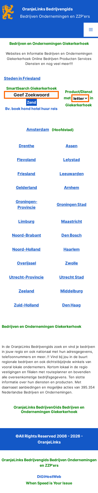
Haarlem (72, 249)
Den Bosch (71, 235)
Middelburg (71, 290)
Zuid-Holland (26, 305)
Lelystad (71, 159)
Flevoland (26, 159)
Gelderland (26, 187)
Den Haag (71, 305)
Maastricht (71, 221)
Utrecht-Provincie (26, 277)
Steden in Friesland (22, 78)
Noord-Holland (26, 249)
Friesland (26, 173)
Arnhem (71, 187)
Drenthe (26, 145)
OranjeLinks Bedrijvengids (47, 9)
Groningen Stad (72, 204)
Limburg (26, 221)
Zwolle (71, 263)
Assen (71, 145)
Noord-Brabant (26, 235)
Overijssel (26, 263)
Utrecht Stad (71, 277)
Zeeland (26, 290)
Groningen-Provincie (26, 204)
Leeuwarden (72, 173)
